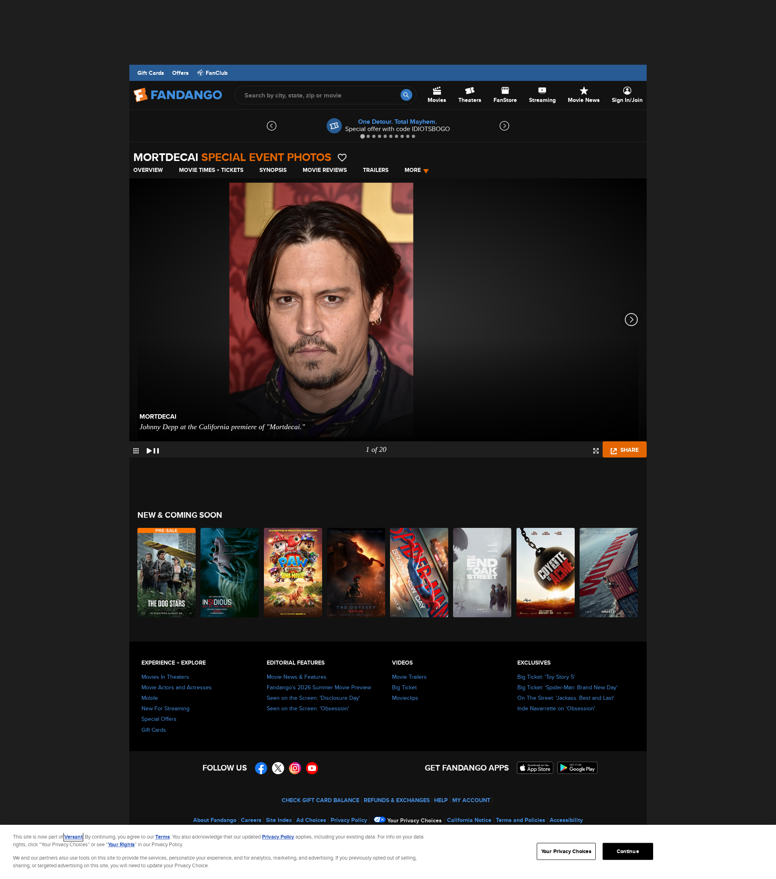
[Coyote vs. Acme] (546, 572)
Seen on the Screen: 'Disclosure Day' (313, 698)
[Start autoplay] (153, 449)
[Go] (406, 95)
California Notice (469, 820)
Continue (628, 851)
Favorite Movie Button (342, 157)
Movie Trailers (409, 677)
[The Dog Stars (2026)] (166, 572)
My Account (471, 800)
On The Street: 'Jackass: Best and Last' (565, 698)
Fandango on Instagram (295, 768)
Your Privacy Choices (414, 820)
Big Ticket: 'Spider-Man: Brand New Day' (567, 687)
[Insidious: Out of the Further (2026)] (229, 572)
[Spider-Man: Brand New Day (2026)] (419, 572)
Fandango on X (278, 768)
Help (441, 800)
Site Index (279, 820)
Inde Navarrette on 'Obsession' (556, 708)
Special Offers (159, 719)
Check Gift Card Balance (320, 800)
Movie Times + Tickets (211, 170)
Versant (73, 837)
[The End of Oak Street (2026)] (482, 572)
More (413, 170)
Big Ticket (404, 687)
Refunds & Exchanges (397, 800)
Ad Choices (311, 820)
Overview (148, 170)
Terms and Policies (520, 820)
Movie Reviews (325, 170)
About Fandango (214, 820)
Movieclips (405, 698)
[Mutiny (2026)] (609, 572)
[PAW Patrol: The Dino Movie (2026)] (293, 572)
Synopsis (273, 170)
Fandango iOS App (535, 768)
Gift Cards (150, 73)
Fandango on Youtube (312, 768)
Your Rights (121, 844)
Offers (180, 73)
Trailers (375, 170)
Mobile (149, 698)
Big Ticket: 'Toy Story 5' (546, 677)
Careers (251, 820)
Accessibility (566, 820)
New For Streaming (165, 708)
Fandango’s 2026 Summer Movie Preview (319, 687)
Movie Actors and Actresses (176, 687)
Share (629, 450)
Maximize (596, 450)
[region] (388, 852)
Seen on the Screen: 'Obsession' (308, 708)
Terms (162, 837)
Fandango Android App (577, 768)
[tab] (362, 136)
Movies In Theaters (165, 677)
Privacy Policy (349, 820)
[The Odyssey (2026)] (356, 572)
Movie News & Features (297, 677)
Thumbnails (136, 450)
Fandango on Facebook (261, 768)
